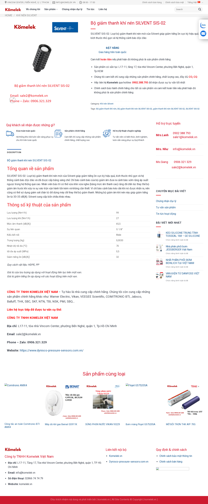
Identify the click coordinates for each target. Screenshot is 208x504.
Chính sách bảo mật (174, 2)
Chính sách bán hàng (152, 2)
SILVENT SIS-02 (193, 109)
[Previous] (3, 399)
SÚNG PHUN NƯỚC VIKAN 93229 (102, 424)
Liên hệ (103, 9)
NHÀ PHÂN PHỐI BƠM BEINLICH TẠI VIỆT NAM (180, 261)
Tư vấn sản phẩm (166, 207)
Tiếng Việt (192, 2)
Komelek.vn (115, 455)
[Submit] (199, 9)
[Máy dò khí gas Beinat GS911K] (63, 402)
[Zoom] (12, 100)
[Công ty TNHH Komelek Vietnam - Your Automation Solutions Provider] (13, 9)
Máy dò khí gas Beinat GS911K (61, 424)
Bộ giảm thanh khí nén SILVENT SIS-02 (134, 109)
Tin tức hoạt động (166, 213)
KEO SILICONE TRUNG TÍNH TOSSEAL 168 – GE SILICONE (183, 234)
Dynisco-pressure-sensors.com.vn (128, 461)
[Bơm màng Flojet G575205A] (144, 402)
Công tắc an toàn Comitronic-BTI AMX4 (22, 426)
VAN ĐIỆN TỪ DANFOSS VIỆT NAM (182, 275)
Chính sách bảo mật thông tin (175, 455)
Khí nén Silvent (26, 15)
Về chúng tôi (33, 9)
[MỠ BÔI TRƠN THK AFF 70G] (184, 402)
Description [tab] (14, 152)
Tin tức (90, 9)
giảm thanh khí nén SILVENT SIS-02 (169, 109)
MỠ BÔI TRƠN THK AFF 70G (180, 424)
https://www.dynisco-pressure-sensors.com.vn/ (52, 350)
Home (8, 15)
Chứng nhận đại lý (72, 9)
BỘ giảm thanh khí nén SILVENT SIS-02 (29, 160)
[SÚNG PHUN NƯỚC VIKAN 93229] (104, 402)
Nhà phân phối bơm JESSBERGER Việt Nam (179, 248)
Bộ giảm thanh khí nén (106, 109)
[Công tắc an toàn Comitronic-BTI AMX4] (23, 402)
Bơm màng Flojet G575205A (140, 424)
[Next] (205, 399)
